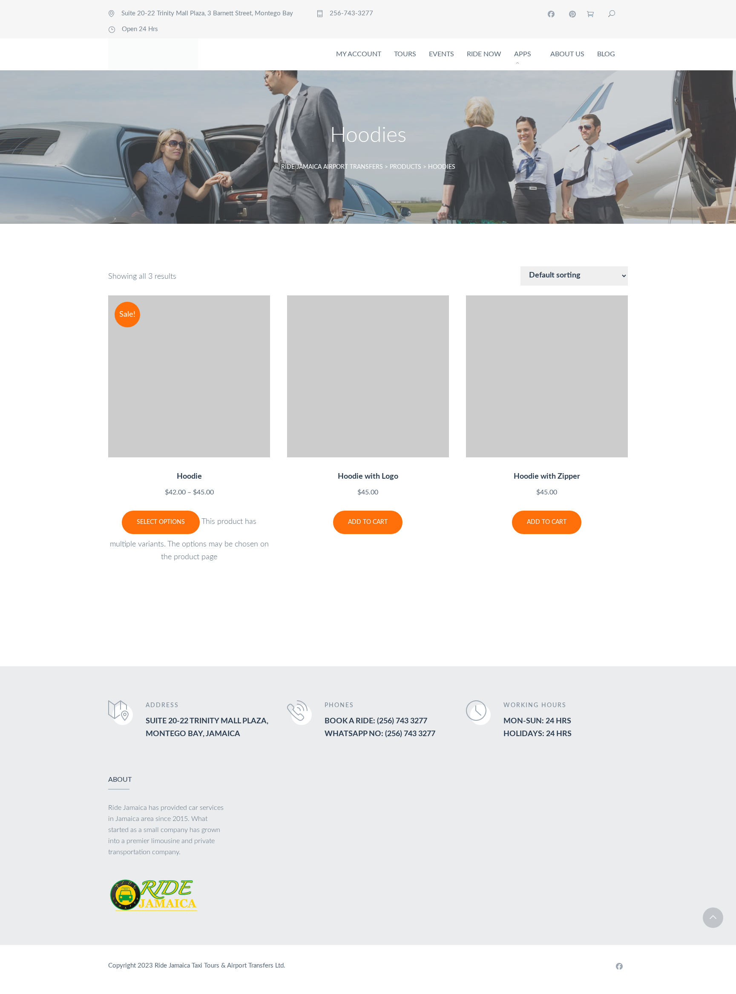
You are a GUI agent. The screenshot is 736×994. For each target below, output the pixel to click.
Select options (161, 522)
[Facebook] (551, 14)
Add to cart (368, 522)
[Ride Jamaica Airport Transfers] (153, 54)
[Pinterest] (572, 14)
